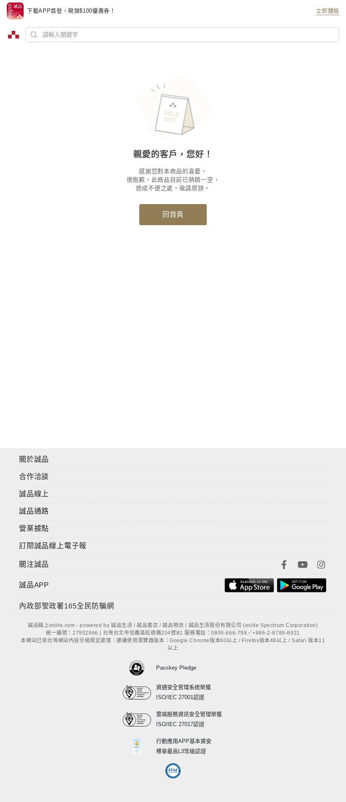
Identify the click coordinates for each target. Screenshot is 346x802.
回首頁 (173, 214)
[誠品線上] (13, 34)
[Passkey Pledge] (139, 668)
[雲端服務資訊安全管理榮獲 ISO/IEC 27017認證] (139, 719)
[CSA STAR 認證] (173, 770)
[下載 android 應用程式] (301, 584)
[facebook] (284, 564)
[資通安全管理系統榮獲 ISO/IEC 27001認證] (139, 692)
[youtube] (302, 564)
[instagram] (321, 564)
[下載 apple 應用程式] (249, 584)
